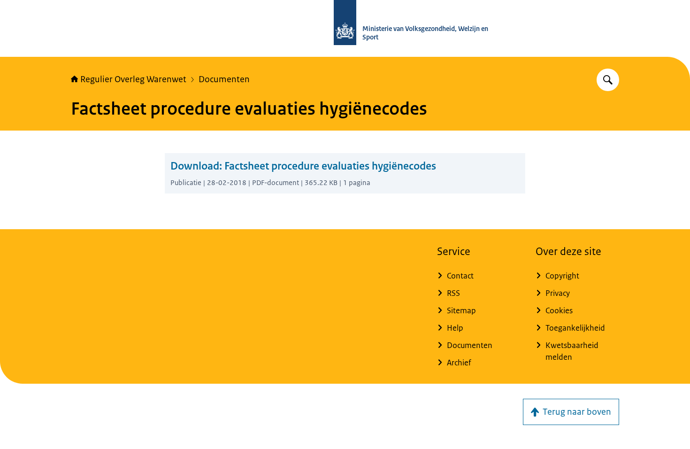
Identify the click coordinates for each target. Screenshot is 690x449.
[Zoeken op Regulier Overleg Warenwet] (608, 80)
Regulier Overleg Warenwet (133, 79)
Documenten (224, 79)
